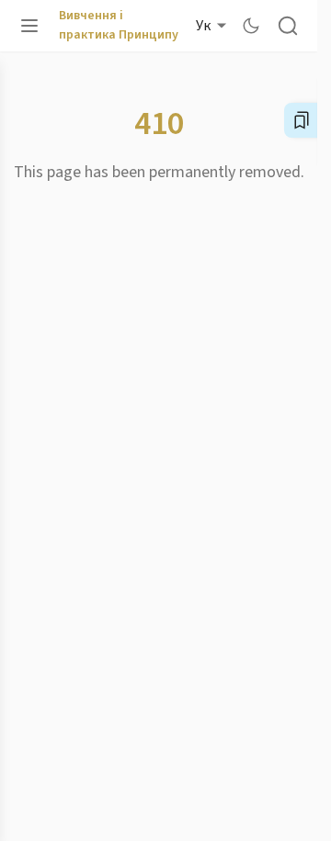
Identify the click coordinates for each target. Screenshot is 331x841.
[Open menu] (29, 25)
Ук (203, 26)
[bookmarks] (301, 120)
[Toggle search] (287, 25)
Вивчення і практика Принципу (118, 25)
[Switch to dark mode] (251, 25)
